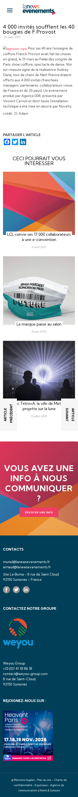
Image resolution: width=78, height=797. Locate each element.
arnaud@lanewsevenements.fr (27, 567)
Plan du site (44, 779)
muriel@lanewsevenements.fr (26, 562)
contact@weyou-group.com (25, 674)
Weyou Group (14, 663)
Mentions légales (24, 779)
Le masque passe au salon (39, 324)
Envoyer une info (39, 512)
